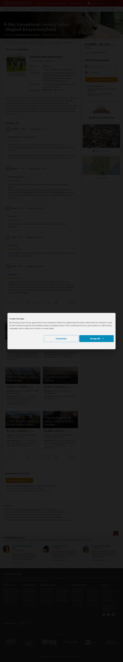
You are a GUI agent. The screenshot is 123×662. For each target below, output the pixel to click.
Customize (61, 338)
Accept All (95, 338)
